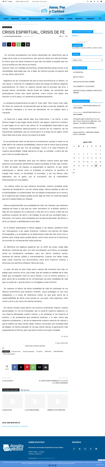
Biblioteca (50, 19)
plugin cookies (100, 464)
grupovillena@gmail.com (46, 458)
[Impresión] (28, 44)
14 (91, 158)
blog (24, 19)
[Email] (23, 44)
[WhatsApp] (18, 44)
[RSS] (94, 1)
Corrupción (39, 351)
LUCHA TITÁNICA (91, 128)
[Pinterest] (14, 44)
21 (91, 162)
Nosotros (15, 19)
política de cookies (46, 463)
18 (79, 162)
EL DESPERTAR (78, 72)
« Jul (73, 173)
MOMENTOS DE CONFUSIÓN (56, 410)
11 (79, 158)
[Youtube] (101, 1)
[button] (100, 19)
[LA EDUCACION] (12, 401)
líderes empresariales (9, 354)
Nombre (75, 36)
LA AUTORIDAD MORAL (32, 410)
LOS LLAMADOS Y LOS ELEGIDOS (84, 86)
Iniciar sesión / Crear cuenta (39, 1)
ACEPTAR (52, 465)
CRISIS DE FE (48, 351)
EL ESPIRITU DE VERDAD (87, 123)
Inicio (6, 19)
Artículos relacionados (10, 390)
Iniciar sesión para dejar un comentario (15, 426)
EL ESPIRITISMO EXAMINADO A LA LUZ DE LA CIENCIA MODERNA (53, 382)
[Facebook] (87, 1)
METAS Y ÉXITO (78, 77)
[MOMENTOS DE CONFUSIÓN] (57, 401)
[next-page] (7, 414)
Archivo (78, 19)
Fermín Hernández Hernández (13, 36)
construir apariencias (28, 351)
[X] (97, 1)
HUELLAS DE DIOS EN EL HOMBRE (84, 82)
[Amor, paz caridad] (52, 9)
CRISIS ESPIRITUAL (58, 351)
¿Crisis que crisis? (12, 24)
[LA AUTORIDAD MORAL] (35, 401)
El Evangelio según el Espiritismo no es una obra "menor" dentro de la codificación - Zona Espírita (87, 121)
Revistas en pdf (35, 19)
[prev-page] (3, 414)
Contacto (90, 19)
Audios (69, 19)
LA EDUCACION (7, 410)
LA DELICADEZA (7, 381)
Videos (61, 19)
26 (83, 166)
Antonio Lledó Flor (78, 128)
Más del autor (25, 390)
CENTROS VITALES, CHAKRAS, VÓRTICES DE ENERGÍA (87, 92)
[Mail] (91, 1)
